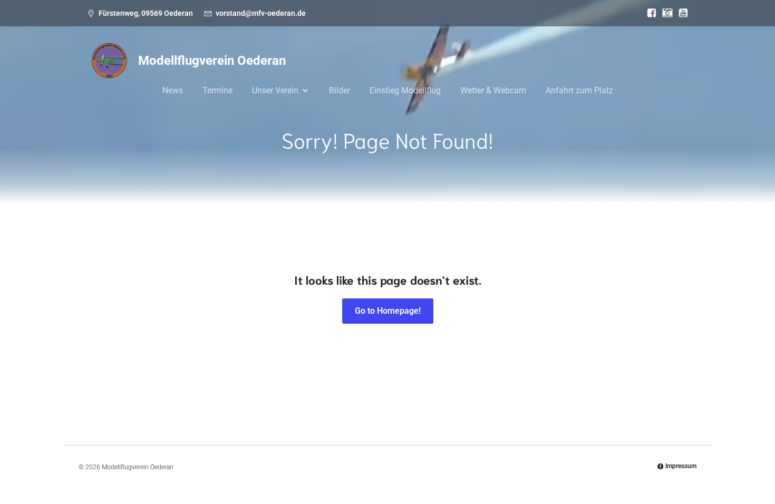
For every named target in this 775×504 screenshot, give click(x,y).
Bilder (339, 90)
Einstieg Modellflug (405, 90)
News (172, 90)
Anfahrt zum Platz (579, 90)
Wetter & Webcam (493, 90)
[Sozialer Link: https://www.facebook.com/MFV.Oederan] (649, 13)
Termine (217, 90)
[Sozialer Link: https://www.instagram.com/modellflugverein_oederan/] (665, 13)
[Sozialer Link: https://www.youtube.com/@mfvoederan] (681, 13)
